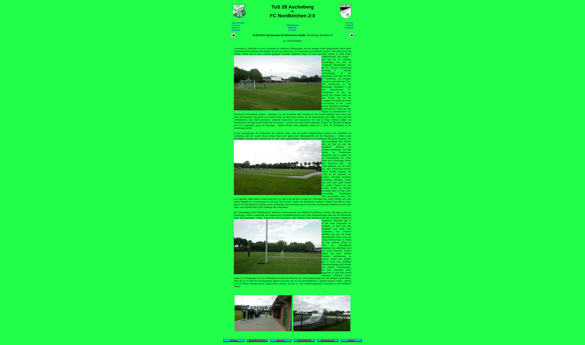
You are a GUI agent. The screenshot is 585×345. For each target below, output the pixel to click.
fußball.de (292, 27)
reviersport (236, 30)
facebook (235, 27)
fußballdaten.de (292, 25)
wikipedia (236, 25)
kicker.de (292, 30)
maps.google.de (238, 22)
